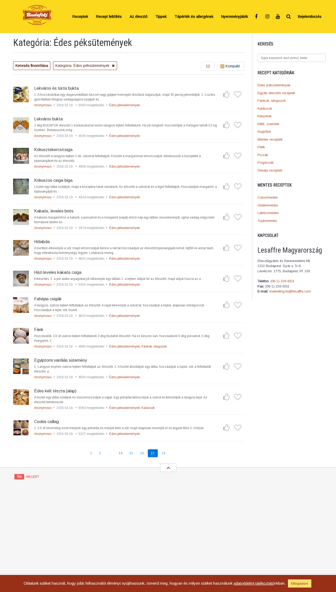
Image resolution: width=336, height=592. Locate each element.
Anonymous (42, 105)
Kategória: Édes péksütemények (83, 65)
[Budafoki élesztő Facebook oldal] (257, 16)
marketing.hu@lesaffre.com (290, 291)
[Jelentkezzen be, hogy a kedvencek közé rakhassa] (238, 94)
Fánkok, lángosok (272, 101)
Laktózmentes (268, 213)
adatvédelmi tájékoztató (254, 583)
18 (163, 453)
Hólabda (42, 241)
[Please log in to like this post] (226, 94)
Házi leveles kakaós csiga (57, 272)
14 (120, 453)
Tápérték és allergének (194, 16)
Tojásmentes (267, 221)
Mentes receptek (270, 139)
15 (131, 453)
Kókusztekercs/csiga (53, 149)
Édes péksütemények (274, 85)
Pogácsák (266, 162)
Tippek (161, 16)
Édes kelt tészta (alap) (55, 391)
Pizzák (263, 155)
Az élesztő (139, 16)
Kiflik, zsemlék (268, 124)
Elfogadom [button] (299, 583)
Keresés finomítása (31, 65)
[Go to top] (168, 467)
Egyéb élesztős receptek (276, 93)
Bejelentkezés (310, 16)
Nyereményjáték (234, 16)
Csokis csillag (46, 421)
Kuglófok (264, 132)
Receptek (80, 16)
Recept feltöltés (109, 16)
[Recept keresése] (289, 16)
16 (142, 453)
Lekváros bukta (48, 119)
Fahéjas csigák (48, 299)
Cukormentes (268, 197)
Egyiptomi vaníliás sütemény (60, 360)
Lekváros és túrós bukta (56, 88)
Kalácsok (265, 108)
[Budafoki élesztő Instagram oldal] (267, 16)
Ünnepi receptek (270, 170)
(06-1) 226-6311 (282, 281)
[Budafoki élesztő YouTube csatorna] (278, 16)
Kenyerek (265, 116)
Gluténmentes (268, 205)
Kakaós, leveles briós (54, 211)
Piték (261, 147)
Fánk (38, 329)
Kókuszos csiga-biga (53, 180)
